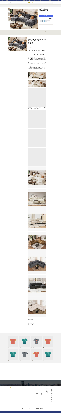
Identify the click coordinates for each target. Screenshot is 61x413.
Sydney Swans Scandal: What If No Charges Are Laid (17, 0)
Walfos (51, 402)
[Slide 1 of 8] (9, 8)
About (41, 388)
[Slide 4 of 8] (9, 14)
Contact (41, 389)
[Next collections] (31, 331)
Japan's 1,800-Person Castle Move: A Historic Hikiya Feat (30, 0)
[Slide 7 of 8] (9, 19)
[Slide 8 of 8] (9, 20)
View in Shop (45, 15)
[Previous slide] (10, 18)
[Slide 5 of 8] (9, 15)
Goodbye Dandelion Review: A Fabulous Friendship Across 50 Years (45, 0)
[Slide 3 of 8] (9, 12)
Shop (36, 395)
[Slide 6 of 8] (9, 17)
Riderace (52, 397)
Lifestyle (37, 392)
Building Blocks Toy (52, 391)
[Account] (51, 2)
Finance (37, 389)
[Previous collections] (29, 331)
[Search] (8, 2)
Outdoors (37, 394)
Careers (41, 392)
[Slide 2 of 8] (9, 10)
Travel (37, 393)
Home (37, 388)
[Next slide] (37, 18)
